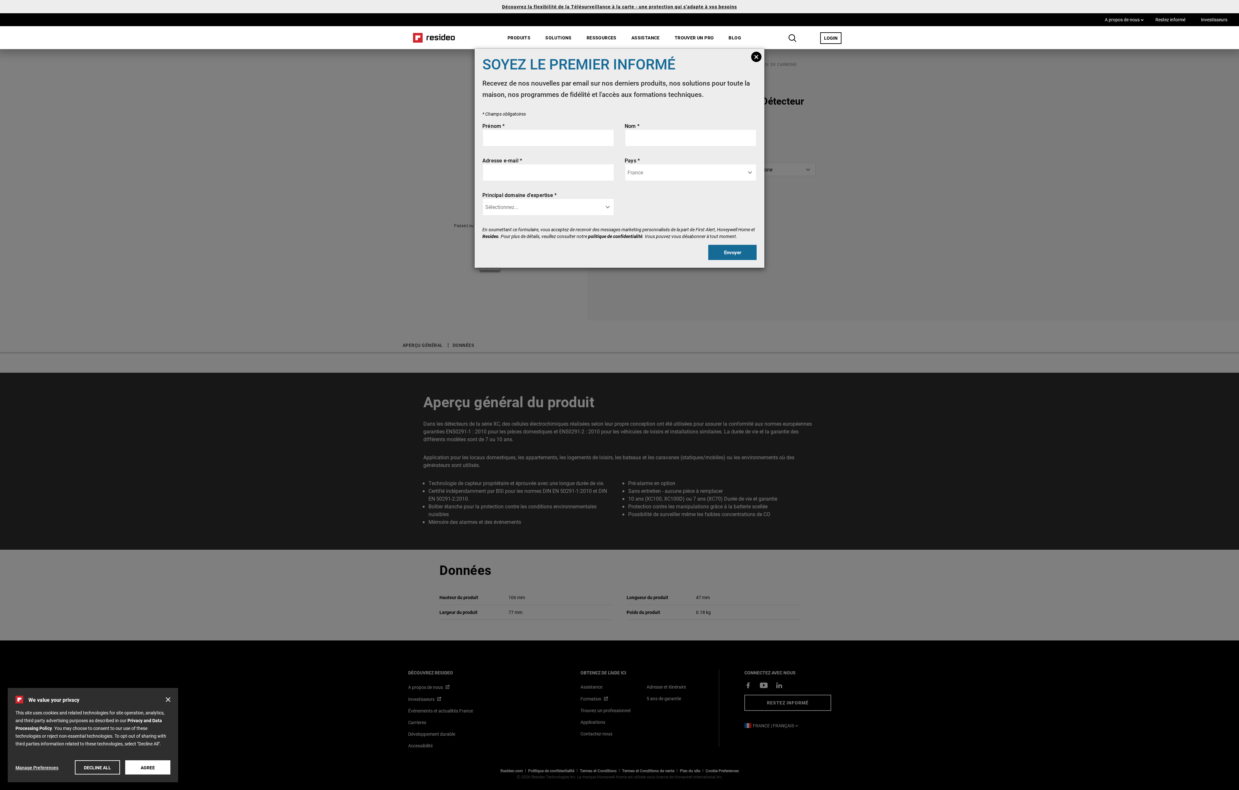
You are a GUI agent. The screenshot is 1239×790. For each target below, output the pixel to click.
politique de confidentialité (615, 236)
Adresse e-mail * (502, 160)
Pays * (632, 160)
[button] (168, 699)
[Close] (756, 57)
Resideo (490, 236)
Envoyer (732, 252)
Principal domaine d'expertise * (519, 195)
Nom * (632, 125)
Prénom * (493, 125)
